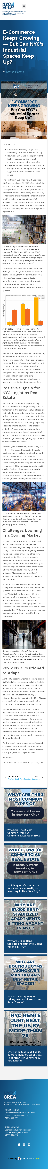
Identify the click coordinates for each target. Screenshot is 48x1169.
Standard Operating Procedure (13, 13)
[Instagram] (24, 1144)
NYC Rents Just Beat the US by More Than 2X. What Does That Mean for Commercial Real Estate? (24, 1056)
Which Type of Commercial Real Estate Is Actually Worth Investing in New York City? (24, 888)
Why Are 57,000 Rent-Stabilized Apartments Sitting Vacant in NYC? (24, 944)
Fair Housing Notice (9, 14)
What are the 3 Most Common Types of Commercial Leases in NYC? (23, 833)
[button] (24, 6)
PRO (38, 1158)
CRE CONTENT (28, 1158)
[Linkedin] (28, 1144)
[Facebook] (19, 1144)
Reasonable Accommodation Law (14, 11)
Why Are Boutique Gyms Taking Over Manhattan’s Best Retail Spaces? (25, 999)
